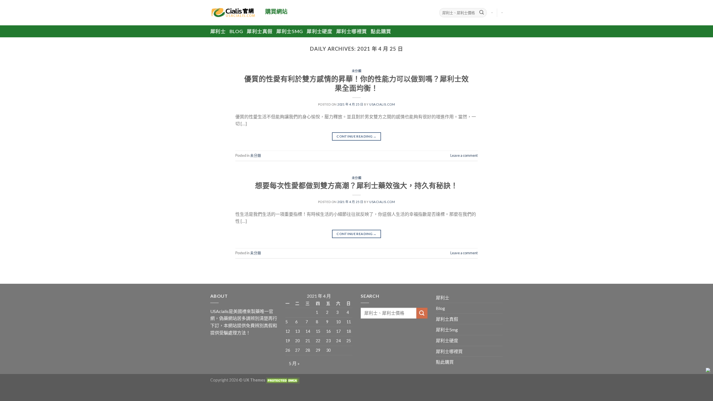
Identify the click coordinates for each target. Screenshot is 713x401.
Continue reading (356, 136)
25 (348, 340)
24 (338, 340)
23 (328, 340)
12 (287, 331)
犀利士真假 (259, 31)
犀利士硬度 (319, 31)
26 (287, 350)
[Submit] (481, 13)
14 (308, 331)
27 (297, 350)
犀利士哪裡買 (351, 31)
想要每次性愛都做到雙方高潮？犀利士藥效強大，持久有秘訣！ (356, 185)
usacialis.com (382, 104)
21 (308, 340)
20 (297, 340)
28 (308, 350)
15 (318, 331)
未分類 (357, 71)
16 (328, 331)
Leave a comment (464, 155)
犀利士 (218, 31)
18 (348, 331)
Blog (236, 31)
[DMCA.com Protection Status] (282, 380)
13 (297, 331)
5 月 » (294, 363)
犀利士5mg (289, 31)
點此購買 (381, 31)
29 (318, 350)
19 (287, 340)
